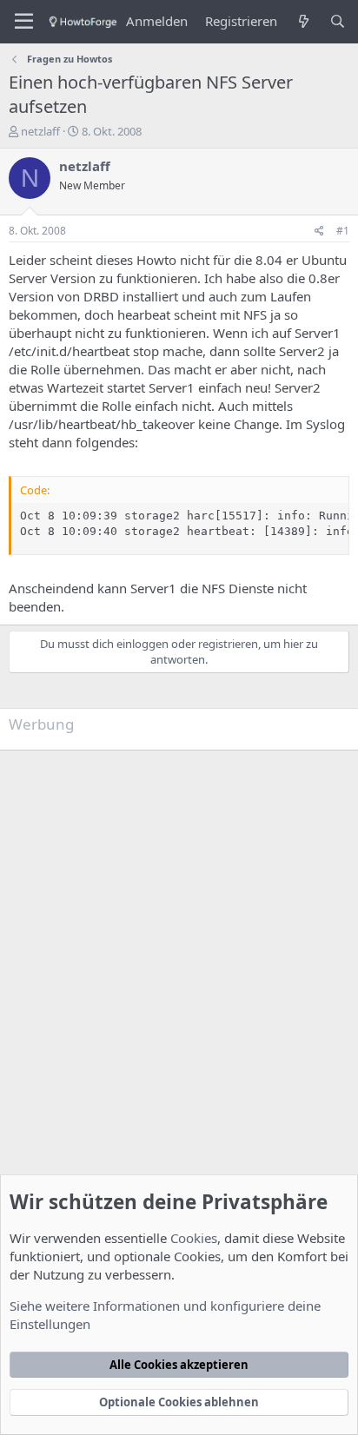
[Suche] (338, 21)
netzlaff (40, 131)
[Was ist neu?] (303, 21)
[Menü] (23, 21)
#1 (342, 230)
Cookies (193, 1238)
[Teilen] (319, 231)
